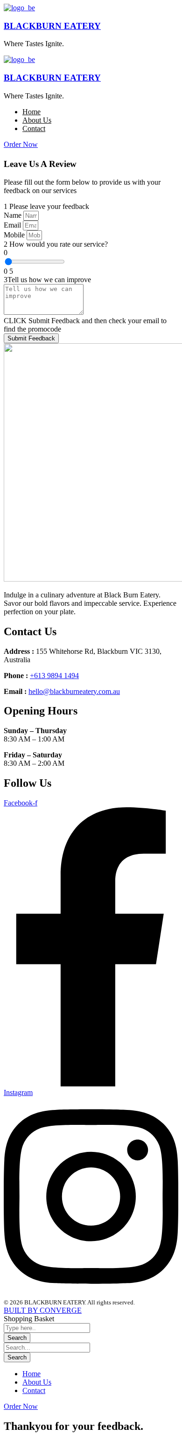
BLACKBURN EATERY (52, 26)
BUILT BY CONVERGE (43, 1310)
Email (13, 225)
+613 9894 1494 (54, 675)
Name (13, 215)
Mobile (15, 235)
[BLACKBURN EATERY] (19, 8)
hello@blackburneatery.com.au (74, 691)
